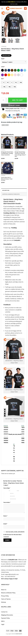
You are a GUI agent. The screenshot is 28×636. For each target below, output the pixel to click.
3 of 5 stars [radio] (7, 493)
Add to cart (17, 100)
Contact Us (4, 612)
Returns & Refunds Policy (8, 593)
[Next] (24, 23)
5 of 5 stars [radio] (7, 498)
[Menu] (2, 8)
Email (5, 524)
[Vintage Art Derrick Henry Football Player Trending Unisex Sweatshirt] (7, 142)
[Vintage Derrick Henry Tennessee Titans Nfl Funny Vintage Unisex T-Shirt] (21, 142)
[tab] (14, 190)
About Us (3, 589)
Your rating (6, 488)
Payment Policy (5, 618)
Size (2, 78)
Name (5, 516)
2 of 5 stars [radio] (14, 490)
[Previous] (3, 23)
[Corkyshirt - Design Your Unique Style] (14, 8)
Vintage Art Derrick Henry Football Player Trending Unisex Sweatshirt (7, 153)
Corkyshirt (17, 240)
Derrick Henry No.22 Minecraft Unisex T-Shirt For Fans (6, 179)
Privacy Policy (5, 596)
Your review (6, 502)
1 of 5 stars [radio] (6, 490)
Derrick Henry (5, 125)
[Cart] (25, 8)
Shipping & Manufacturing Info (11, 194)
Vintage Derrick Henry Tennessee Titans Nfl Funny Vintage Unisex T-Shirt (20, 154)
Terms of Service (6, 599)
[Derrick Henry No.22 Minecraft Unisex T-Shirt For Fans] (7, 168)
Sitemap (3, 602)
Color (3, 66)
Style (2, 58)
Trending (3, 46)
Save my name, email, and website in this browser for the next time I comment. (13, 534)
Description (5, 190)
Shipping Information (7, 615)
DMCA (2, 621)
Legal (2, 624)
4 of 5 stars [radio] (7, 496)
